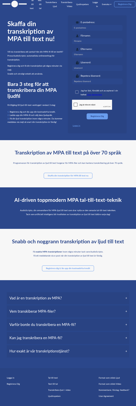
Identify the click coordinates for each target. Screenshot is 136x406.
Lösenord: (86, 62)
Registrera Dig (124, 4)
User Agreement (94, 95)
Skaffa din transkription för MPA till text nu (68, 176)
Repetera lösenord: (91, 76)
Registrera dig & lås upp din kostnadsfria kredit (68, 268)
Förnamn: (86, 36)
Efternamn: (86, 49)
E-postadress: (88, 22)
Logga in (76, 126)
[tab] (68, 298)
